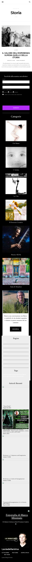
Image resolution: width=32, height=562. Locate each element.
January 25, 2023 (11, 60)
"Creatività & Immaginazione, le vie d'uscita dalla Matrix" (14, 502)
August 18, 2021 (7, 407)
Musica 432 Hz (16, 255)
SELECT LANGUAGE (7, 89)
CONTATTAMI (6, 357)
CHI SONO (5, 345)
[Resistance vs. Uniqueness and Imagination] (15, 445)
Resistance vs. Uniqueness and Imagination (14, 455)
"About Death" (7, 406)
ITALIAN (11, 92)
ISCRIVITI (16, 108)
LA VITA (16, 50)
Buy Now (7, 554)
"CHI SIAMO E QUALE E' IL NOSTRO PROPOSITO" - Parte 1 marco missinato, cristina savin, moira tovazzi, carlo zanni (16, 431)
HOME (4, 342)
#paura (15, 376)
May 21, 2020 (6, 505)
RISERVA (5, 353)
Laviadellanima (10, 549)
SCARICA (5, 365)
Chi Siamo (16, 143)
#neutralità (20, 376)
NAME (4, 79)
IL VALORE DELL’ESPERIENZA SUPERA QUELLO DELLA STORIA (16, 55)
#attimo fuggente (8, 374)
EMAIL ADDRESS (6, 84)
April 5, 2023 (6, 433)
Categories (5, 552)
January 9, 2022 (7, 457)
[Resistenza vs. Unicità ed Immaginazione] (15, 468)
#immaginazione (8, 376)
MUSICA (5, 361)
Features (15, 552)
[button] (16, 540)
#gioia (24, 374)
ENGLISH (6, 92)
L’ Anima (10, 522)
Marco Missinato (20, 60)
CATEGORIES (6, 349)
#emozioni (19, 374)
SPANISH (16, 92)
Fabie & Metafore (16, 287)
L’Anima (16, 170)
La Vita (16, 196)
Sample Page (25, 552)
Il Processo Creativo (16, 222)
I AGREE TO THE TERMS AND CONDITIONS (13, 94)
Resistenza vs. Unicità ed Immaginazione (14, 479)
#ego (14, 374)
